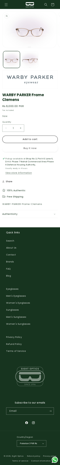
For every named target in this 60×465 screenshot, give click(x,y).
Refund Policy (14, 344)
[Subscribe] (50, 411)
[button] (6, 4)
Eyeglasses (12, 288)
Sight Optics (18, 456)
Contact (11, 254)
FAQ (8, 268)
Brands (10, 261)
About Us (11, 247)
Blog (8, 275)
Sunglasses (12, 309)
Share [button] (9, 181)
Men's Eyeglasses (16, 295)
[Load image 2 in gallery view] (30, 59)
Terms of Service (16, 351)
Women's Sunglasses (18, 323)
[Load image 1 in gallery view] (11, 59)
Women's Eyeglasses (18, 302)
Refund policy (33, 456)
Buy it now (30, 148)
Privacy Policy (14, 337)
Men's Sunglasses (16, 317)
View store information (18, 172)
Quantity (6, 121)
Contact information (41, 461)
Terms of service (20, 461)
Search (10, 240)
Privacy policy (49, 456)
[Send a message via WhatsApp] (54, 459)
